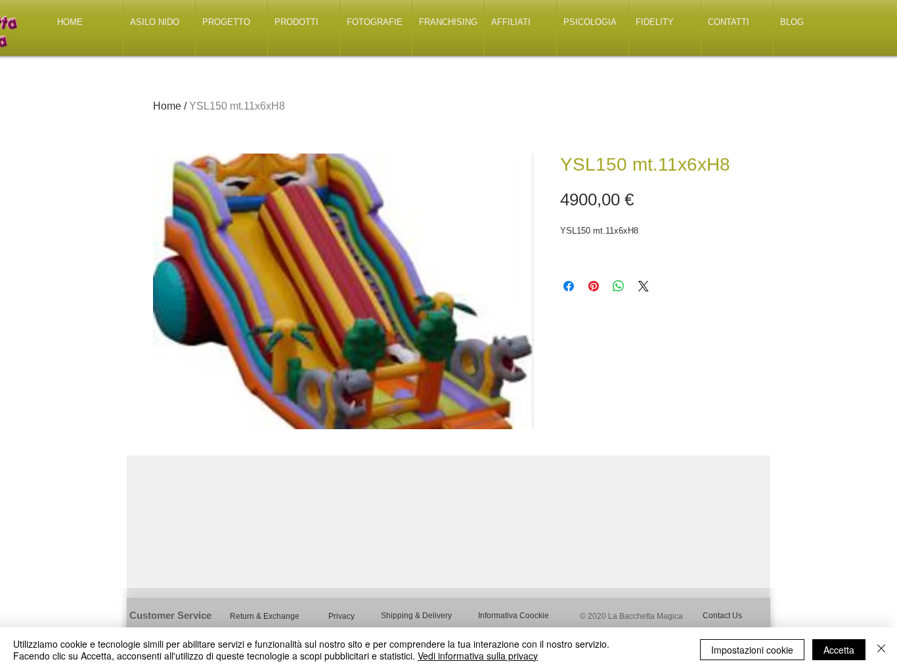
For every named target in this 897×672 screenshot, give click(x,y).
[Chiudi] (881, 650)
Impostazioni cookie (752, 649)
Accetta (838, 649)
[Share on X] (643, 286)
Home (167, 106)
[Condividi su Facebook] (569, 286)
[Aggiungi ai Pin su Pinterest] (594, 286)
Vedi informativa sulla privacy (478, 655)
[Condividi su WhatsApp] (618, 286)
